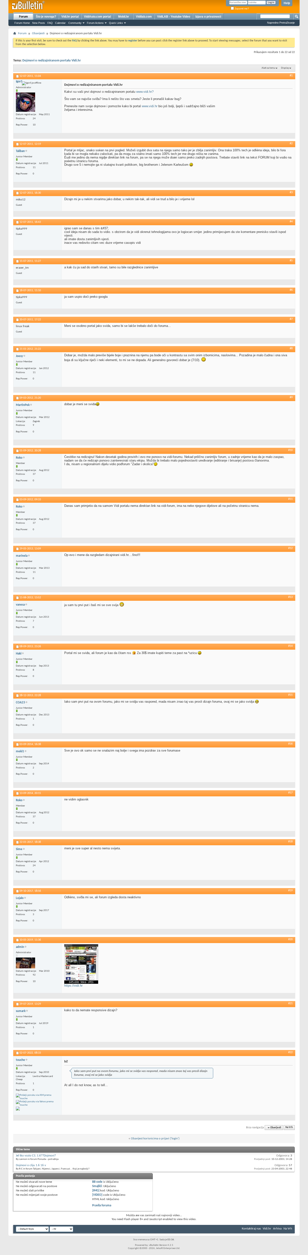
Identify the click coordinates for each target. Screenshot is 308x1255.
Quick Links (116, 22)
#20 (290, 939)
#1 (291, 75)
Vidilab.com (144, 16)
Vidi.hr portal (70, 16)
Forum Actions (95, 22)
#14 (290, 646)
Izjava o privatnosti (208, 16)
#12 (290, 548)
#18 (290, 841)
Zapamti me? (241, 8)
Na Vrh (289, 1127)
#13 (290, 597)
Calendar (60, 22)
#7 (291, 319)
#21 (290, 1003)
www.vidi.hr (149, 106)
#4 (291, 221)
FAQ (50, 22)
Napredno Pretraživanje (281, 22)
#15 (290, 695)
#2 (291, 143)
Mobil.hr (123, 16)
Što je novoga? (46, 16)
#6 (291, 290)
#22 (290, 1052)
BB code (97, 1181)
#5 (291, 260)
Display (285, 68)
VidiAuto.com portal (97, 16)
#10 (290, 450)
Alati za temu (268, 68)
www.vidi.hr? (145, 91)
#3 (291, 192)
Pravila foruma (101, 1205)
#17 (290, 792)
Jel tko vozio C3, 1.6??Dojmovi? (36, 1155)
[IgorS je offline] (25, 102)
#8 (291, 348)
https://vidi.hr (73, 985)
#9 (291, 397)
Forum (23, 16)
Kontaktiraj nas (251, 1228)
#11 (290, 499)
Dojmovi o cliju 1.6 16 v (31, 1165)
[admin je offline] (25, 963)
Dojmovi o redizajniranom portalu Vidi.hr (51, 60)
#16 (290, 743)
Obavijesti (38, 33)
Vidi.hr (267, 1228)
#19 (290, 890)
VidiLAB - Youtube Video (173, 16)
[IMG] (95, 1190)
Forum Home (22, 22)
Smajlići (97, 1186)
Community (75, 22)
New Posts (38, 22)
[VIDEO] (97, 1194)
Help (287, 3)
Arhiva (277, 1228)
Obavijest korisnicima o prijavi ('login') (155, 1138)
